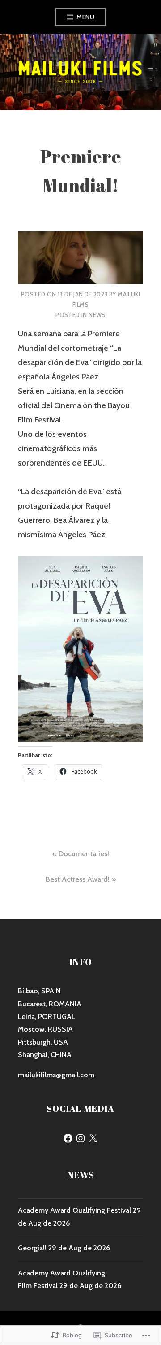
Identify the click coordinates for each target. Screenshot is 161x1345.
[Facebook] (68, 1138)
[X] (93, 1138)
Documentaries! (84, 853)
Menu (85, 17)
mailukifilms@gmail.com (56, 1075)
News (97, 314)
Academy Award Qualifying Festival (74, 1210)
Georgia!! (32, 1248)
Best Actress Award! (78, 879)
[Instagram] (80, 1138)
